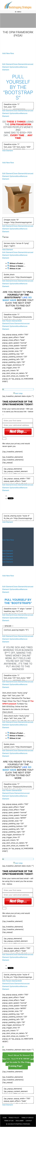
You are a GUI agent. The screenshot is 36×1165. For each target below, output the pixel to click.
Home (4, 1117)
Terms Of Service (27, 1117)
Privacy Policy (14, 1117)
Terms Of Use (8, 1120)
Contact (29, 1120)
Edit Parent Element (10, 321)
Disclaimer (19, 1120)
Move (18, 67)
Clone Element (19, 64)
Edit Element (7, 64)
